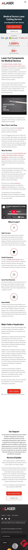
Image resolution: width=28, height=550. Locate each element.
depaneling (4, 157)
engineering (21, 128)
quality (3, 187)
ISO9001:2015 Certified (13, 259)
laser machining (19, 153)
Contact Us (14, 31)
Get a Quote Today (14, 27)
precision (17, 183)
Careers (3, 515)
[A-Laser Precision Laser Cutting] (7, 4)
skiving (20, 155)
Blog (9, 515)
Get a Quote (14, 391)
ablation (15, 155)
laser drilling (9, 155)
